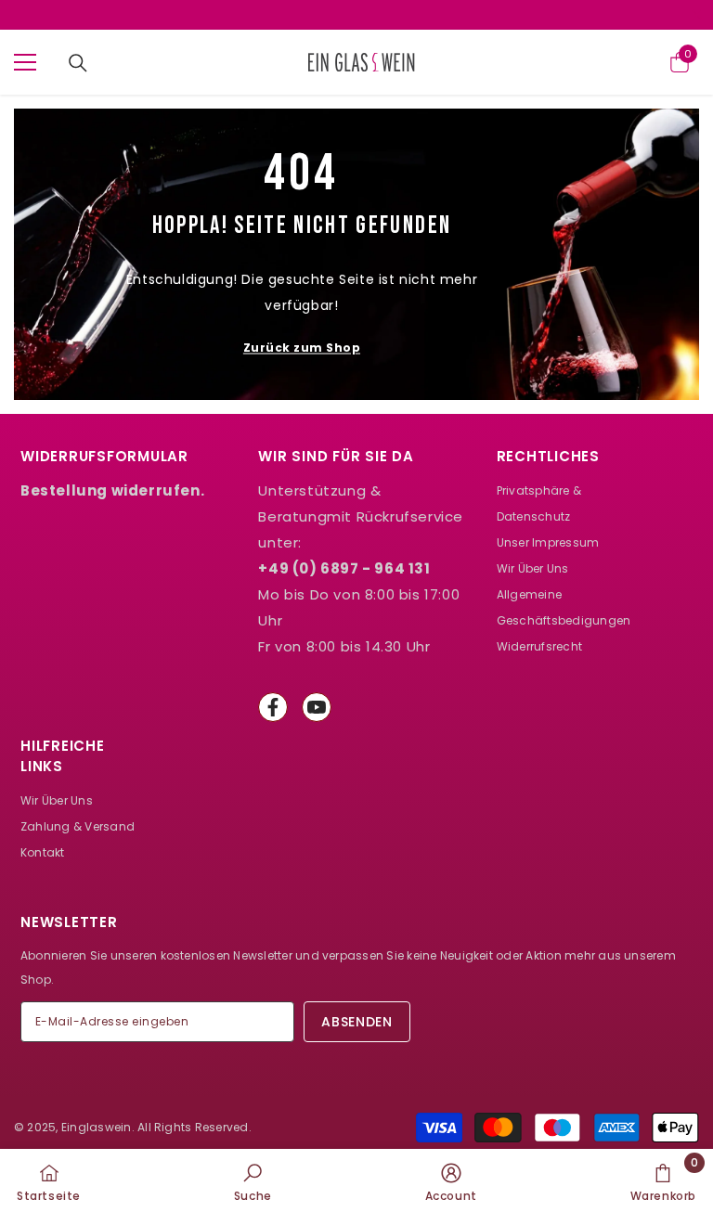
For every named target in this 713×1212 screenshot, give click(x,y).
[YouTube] (316, 707)
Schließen (697, 15)
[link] (253, 1180)
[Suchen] (78, 63)
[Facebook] (273, 707)
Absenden (357, 1021)
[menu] (25, 62)
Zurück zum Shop (301, 347)
